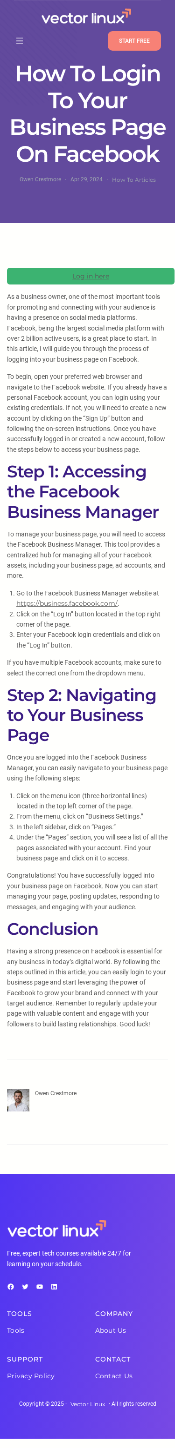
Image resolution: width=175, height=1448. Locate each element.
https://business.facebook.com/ (67, 603)
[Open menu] (19, 40)
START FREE (134, 41)
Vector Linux (87, 1404)
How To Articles (134, 179)
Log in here (90, 276)
